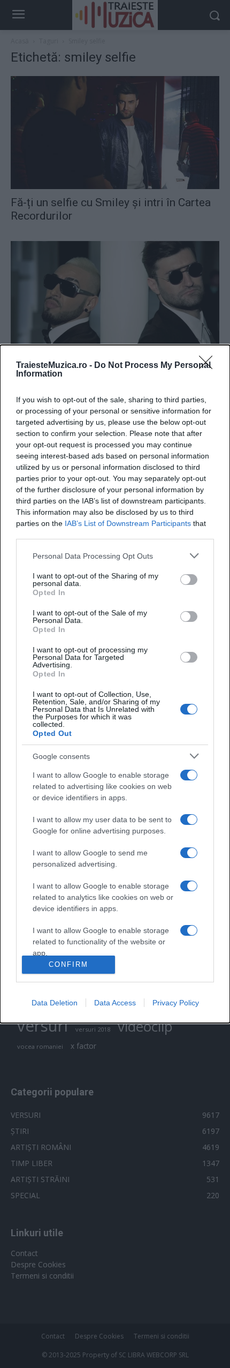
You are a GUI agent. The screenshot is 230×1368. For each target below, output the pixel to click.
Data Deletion (55, 1002)
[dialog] (115, 684)
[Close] (209, 366)
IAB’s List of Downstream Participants (128, 523)
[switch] (188, 579)
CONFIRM (68, 964)
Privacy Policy (175, 1002)
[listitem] (115, 555)
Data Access (115, 1002)
